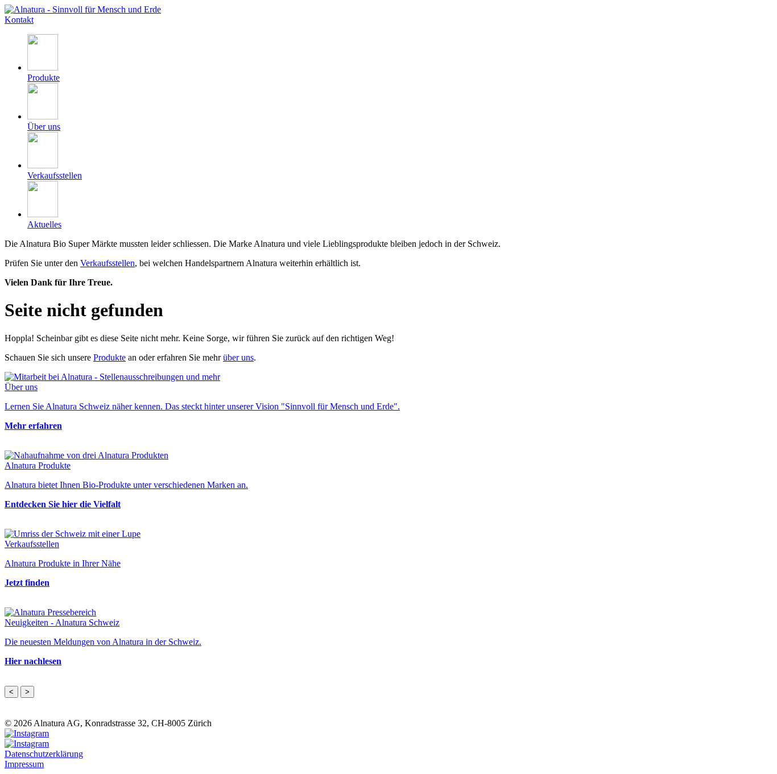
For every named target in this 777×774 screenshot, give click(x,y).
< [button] (11, 692)
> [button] (27, 692)
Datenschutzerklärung (44, 754)
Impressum (24, 764)
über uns (238, 357)
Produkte (109, 357)
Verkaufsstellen (107, 263)
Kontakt (19, 19)
